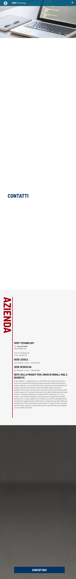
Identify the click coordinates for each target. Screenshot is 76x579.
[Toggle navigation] (72, 3)
